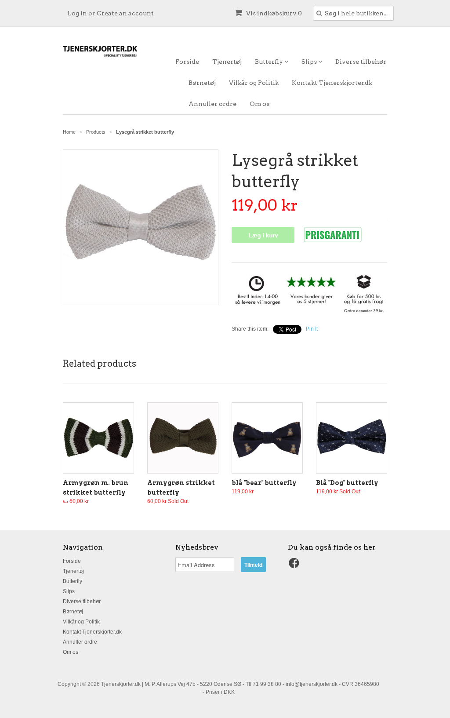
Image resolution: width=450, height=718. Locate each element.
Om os (259, 103)
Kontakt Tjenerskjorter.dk (332, 82)
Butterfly (269, 61)
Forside (187, 61)
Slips (309, 61)
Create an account (125, 13)
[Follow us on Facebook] (295, 566)
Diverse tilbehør (360, 61)
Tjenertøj (227, 61)
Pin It (312, 329)
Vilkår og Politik (254, 82)
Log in (77, 13)
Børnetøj (202, 82)
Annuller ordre (212, 103)
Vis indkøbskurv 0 (273, 13)
